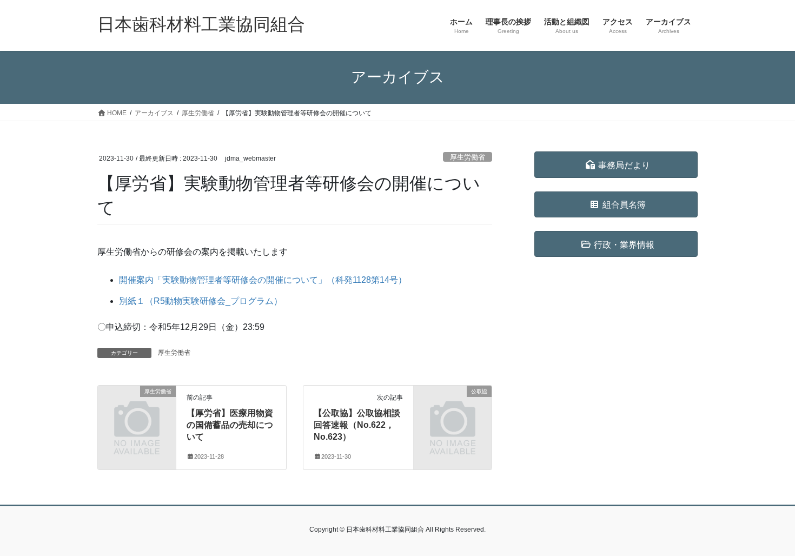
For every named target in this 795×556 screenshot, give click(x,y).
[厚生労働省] (137, 408)
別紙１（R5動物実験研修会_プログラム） (200, 301)
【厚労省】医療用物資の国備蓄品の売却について (230, 425)
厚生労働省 (467, 157)
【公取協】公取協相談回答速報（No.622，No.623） (357, 425)
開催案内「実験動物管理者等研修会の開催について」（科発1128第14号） (263, 279)
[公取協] (453, 408)
